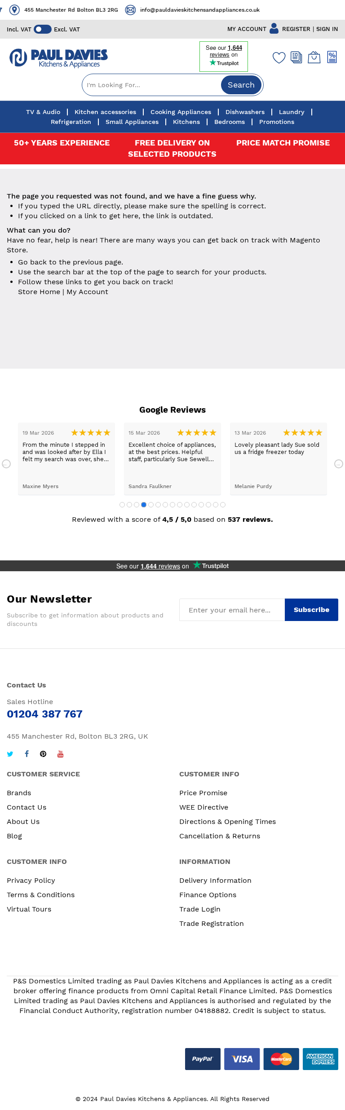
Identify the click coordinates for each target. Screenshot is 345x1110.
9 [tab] (179, 504)
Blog (14, 836)
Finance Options (207, 894)
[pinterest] (43, 755)
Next (338, 463)
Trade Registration (211, 923)
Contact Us (26, 807)
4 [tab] (143, 504)
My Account (87, 291)
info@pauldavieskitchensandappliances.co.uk (196, 10)
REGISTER (296, 29)
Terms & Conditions (41, 894)
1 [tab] (122, 504)
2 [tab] (129, 504)
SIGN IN (327, 29)
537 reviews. (250, 519)
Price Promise (203, 792)
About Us (23, 821)
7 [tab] (165, 504)
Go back (32, 262)
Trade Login (200, 909)
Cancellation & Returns (219, 836)
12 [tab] (201, 504)
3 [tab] (136, 504)
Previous (6, 463)
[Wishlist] (277, 57)
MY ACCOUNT (246, 29)
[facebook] (27, 755)
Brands (19, 792)
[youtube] (61, 755)
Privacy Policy (31, 880)
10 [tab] (187, 504)
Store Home (39, 291)
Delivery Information (215, 880)
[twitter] (10, 755)
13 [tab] (208, 504)
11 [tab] (194, 504)
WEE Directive (203, 807)
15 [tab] (223, 504)
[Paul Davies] (58, 58)
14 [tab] (215, 504)
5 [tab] (151, 504)
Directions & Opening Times (227, 821)
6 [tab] (158, 504)
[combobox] (173, 85)
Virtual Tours (29, 909)
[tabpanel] (66, 459)
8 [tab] (172, 504)
